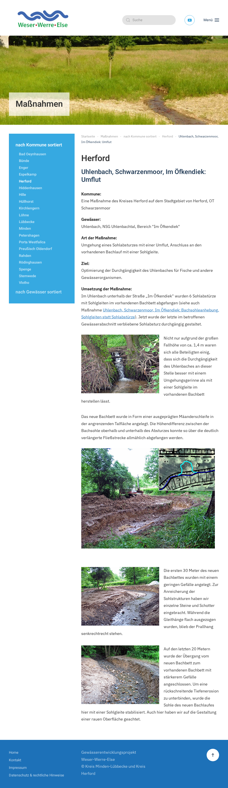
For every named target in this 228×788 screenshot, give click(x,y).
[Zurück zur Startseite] (44, 20)
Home (13, 752)
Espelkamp (28, 174)
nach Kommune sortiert (39, 145)
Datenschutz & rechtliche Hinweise (36, 775)
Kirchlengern (29, 208)
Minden (25, 228)
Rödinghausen (30, 262)
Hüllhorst (26, 201)
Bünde (24, 161)
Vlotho (24, 282)
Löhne (24, 215)
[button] (211, 20)
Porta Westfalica (32, 242)
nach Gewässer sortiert (39, 292)
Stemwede (27, 276)
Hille (22, 194)
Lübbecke (27, 222)
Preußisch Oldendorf (35, 249)
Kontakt (15, 760)
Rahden (25, 255)
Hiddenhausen (30, 188)
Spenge (25, 269)
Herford (25, 181)
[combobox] (149, 20)
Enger (23, 167)
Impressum (18, 767)
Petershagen (29, 235)
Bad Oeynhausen (32, 154)
